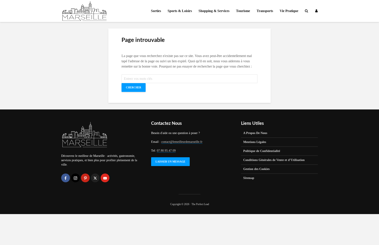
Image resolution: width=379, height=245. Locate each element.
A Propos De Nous (255, 133)
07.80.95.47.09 (166, 150)
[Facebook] (65, 177)
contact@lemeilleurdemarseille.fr (181, 141)
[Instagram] (75, 177)
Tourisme (243, 11)
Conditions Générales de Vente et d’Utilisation (274, 160)
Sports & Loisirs (180, 11)
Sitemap (248, 178)
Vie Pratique (289, 11)
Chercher (133, 87)
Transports (265, 11)
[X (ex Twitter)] (95, 177)
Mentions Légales (254, 142)
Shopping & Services (213, 11)
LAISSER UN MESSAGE (170, 161)
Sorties (156, 11)
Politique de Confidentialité (261, 151)
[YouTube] (105, 177)
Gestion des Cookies (256, 169)
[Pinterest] (85, 177)
